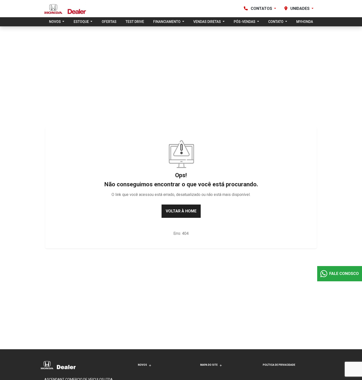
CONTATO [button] (276, 22)
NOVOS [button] (55, 22)
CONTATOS (261, 8)
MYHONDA (304, 22)
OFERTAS (109, 22)
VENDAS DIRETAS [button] (207, 22)
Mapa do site (209, 365)
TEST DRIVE (135, 22)
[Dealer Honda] (65, 8)
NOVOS (142, 365)
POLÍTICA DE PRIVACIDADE (279, 365)
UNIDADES (300, 8)
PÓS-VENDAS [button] (245, 22)
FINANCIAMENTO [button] (167, 22)
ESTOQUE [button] (82, 22)
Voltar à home (181, 211)
